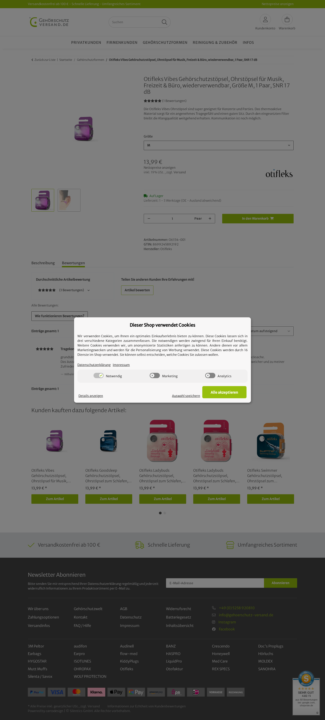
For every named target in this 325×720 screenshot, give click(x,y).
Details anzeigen (90, 396)
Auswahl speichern (186, 396)
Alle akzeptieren (224, 392)
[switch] (99, 375)
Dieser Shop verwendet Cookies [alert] (162, 325)
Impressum (121, 365)
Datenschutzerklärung (94, 365)
